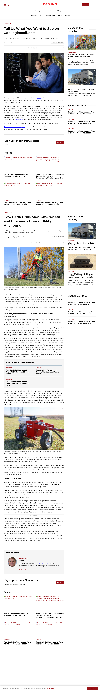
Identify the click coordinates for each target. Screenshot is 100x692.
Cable (42, 15)
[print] (63, 48)
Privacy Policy (50, 688)
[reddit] (37, 48)
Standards (71, 271)
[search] (8, 5)
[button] (5, 5)
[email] (39, 48)
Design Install (50, 15)
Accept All (92, 688)
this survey (20, 119)
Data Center (33, 15)
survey (39, 98)
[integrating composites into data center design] (82, 77)
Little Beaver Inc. (42, 563)
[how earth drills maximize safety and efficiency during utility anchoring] (82, 42)
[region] (50, 689)
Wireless (67, 15)
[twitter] (34, 48)
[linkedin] (31, 48)
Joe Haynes (7, 237)
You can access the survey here (14, 127)
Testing (60, 15)
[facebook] (28, 48)
